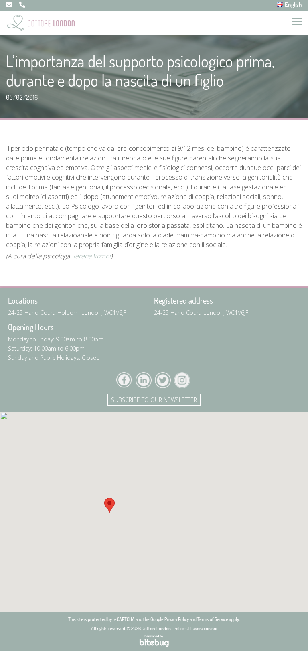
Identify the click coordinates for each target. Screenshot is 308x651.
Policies (181, 628)
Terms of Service (212, 619)
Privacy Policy (176, 619)
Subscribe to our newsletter (154, 400)
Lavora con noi (203, 628)
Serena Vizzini (91, 255)
